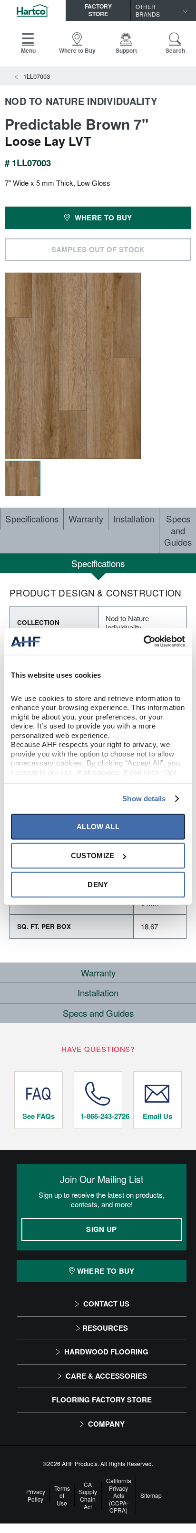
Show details (144, 799)
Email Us (157, 1116)
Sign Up (101, 1229)
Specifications (32, 518)
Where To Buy (106, 1271)
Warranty (86, 518)
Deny (98, 884)
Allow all (98, 827)
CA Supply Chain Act (88, 1495)
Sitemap (151, 1495)
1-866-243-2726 (101, 1116)
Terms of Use (62, 1496)
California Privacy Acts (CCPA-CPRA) (118, 1495)
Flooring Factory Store (102, 1399)
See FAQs (38, 1116)
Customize (93, 856)
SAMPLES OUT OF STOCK (98, 249)
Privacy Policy (35, 1495)
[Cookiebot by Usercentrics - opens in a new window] (143, 641)
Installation (133, 518)
